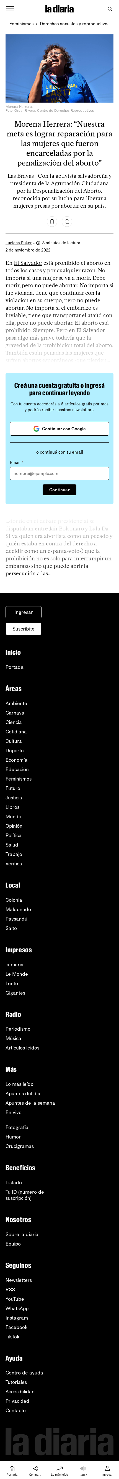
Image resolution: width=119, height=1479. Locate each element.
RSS (10, 1290)
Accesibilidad (20, 1392)
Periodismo (18, 1029)
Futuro (13, 788)
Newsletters (19, 1280)
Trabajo (14, 854)
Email (16, 462)
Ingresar (23, 612)
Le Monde (17, 974)
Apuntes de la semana (30, 1103)
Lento (12, 983)
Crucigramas (20, 1146)
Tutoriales (16, 1382)
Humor (13, 1137)
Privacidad (17, 1401)
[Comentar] (67, 221)
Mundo (13, 817)
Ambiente (16, 703)
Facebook (17, 1327)
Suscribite (23, 629)
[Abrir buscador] (109, 9)
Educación (17, 769)
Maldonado (18, 909)
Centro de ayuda (24, 1373)
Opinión (14, 826)
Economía (16, 760)
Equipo (13, 1244)
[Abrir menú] (10, 8)
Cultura (14, 741)
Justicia (14, 798)
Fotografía (17, 1127)
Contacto (16, 1410)
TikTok (13, 1337)
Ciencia (14, 722)
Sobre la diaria (22, 1234)
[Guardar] (52, 221)
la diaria (15, 965)
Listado (14, 1183)
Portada (15, 667)
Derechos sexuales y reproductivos (75, 23)
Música (13, 1038)
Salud (12, 845)
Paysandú (16, 919)
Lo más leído (19, 1084)
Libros (12, 807)
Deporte (15, 751)
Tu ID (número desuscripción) (25, 1195)
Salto (11, 928)
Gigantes (15, 993)
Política (14, 835)
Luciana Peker (19, 242)
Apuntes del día (23, 1094)
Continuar (59, 489)
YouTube (15, 1299)
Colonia (14, 900)
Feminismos (21, 23)
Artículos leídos (22, 1048)
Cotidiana (16, 732)
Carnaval (15, 713)
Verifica (14, 864)
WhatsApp (17, 1308)
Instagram (17, 1318)
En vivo (14, 1112)
